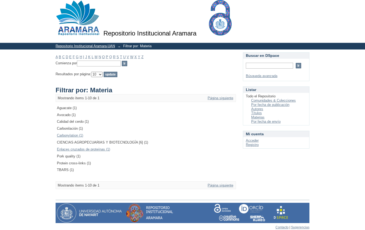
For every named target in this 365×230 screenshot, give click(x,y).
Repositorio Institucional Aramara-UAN (85, 46)
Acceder (252, 140)
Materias (258, 117)
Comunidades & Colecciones (273, 100)
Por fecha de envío (266, 122)
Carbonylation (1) (70, 135)
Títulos (256, 113)
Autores (257, 109)
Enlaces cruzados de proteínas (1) (83, 149)
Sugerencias (300, 227)
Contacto (282, 227)
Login (305, 7)
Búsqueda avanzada (261, 76)
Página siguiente (220, 98)
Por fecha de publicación (270, 105)
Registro (252, 145)
